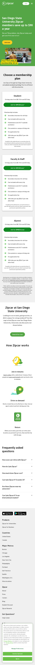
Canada (4, 540)
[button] (17, 105)
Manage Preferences (17, 648)
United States (6, 536)
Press (4, 594)
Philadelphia (6, 563)
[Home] (8, 3)
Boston (4, 549)
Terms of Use (9, 642)
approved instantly (15, 377)
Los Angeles (6, 556)
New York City (6, 560)
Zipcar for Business (8, 527)
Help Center (6, 618)
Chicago (4, 553)
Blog (3, 601)
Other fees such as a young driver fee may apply (21, 280)
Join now (7, 42)
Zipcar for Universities (9, 523)
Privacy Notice (8, 641)
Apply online (7, 375)
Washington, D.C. (7, 578)
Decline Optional (17, 653)
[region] (17, 643)
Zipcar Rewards (7, 608)
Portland (5, 567)
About (4, 590)
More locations (7, 581)
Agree (17, 659)
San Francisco (6, 570)
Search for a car (17, 334)
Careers (4, 598)
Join (26, 3)
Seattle (4, 574)
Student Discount (7, 605)
